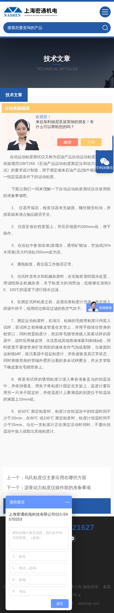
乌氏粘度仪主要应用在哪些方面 (55, 477)
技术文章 (14, 94)
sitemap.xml (88, 603)
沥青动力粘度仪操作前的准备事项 (57, 487)
